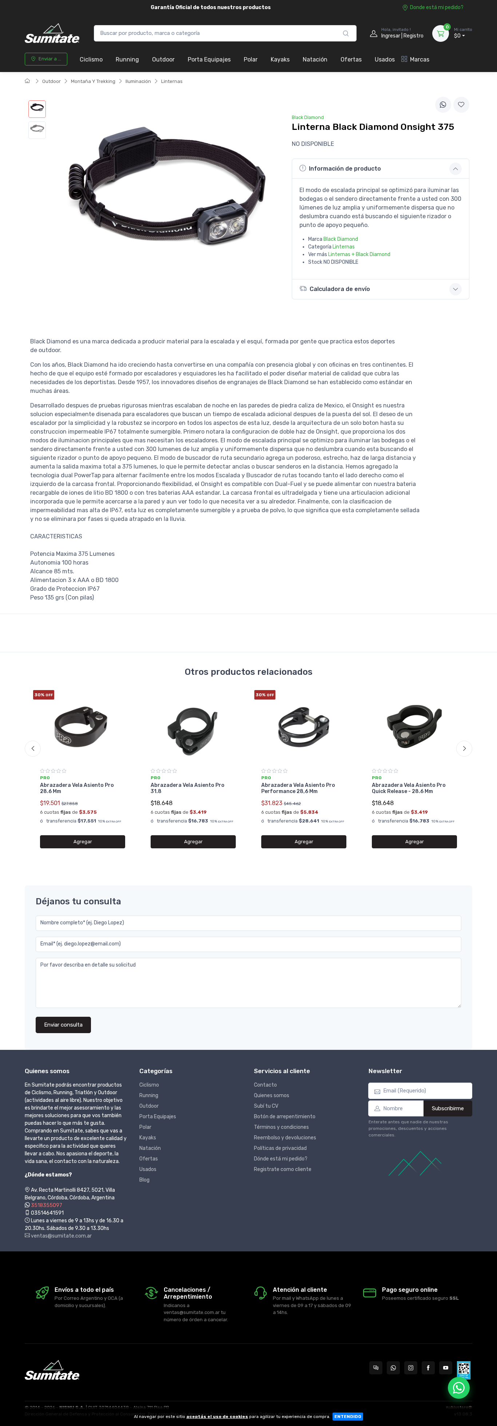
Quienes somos (271, 1095)
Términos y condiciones (281, 1127)
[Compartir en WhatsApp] (443, 105)
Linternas (172, 81)
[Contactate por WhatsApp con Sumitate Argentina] (393, 1367)
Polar (251, 59)
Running (127, 59)
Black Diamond (340, 239)
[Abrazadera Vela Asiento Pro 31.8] (193, 726)
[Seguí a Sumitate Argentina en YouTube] (445, 1367)
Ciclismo (91, 59)
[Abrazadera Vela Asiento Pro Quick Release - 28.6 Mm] (414, 726)
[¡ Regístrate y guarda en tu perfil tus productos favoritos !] (461, 105)
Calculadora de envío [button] (340, 289)
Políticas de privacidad (280, 1148)
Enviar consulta (63, 1024)
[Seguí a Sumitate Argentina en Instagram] (410, 1367)
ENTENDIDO (347, 1416)
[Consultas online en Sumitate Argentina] (375, 1367)
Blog (144, 1180)
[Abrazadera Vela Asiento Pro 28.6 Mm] (82, 726)
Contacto (265, 1085)
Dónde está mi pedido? (280, 1159)
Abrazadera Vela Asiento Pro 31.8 (187, 788)
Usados (385, 59)
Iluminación (138, 81)
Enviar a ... (50, 58)
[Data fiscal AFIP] (463, 1370)
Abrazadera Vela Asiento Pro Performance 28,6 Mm (298, 788)
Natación (315, 59)
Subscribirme (448, 1108)
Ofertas (351, 59)
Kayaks (280, 59)
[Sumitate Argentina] (52, 33)
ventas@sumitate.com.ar (61, 1236)
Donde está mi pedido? (437, 7)
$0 (463, 33)
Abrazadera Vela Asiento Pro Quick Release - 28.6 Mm (409, 788)
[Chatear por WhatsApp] (459, 1388)
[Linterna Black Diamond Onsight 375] (37, 109)
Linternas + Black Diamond (359, 254)
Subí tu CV (266, 1106)
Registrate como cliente (282, 1169)
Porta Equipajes (209, 59)
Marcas (419, 59)
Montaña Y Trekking (93, 81)
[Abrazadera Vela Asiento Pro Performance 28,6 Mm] (304, 726)
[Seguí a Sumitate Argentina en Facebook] (428, 1367)
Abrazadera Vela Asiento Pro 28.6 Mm (77, 788)
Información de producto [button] (345, 168)
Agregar (82, 841)
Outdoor (163, 59)
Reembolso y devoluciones (285, 1138)
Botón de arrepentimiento (284, 1117)
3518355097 (46, 1205)
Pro (45, 777)
